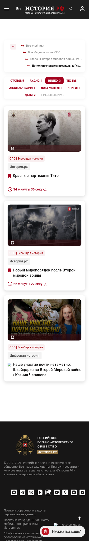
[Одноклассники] (65, 492)
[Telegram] (22, 492)
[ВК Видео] (39, 492)
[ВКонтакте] (31, 492)
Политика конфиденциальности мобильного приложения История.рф (27, 524)
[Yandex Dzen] (74, 492)
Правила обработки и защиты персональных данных (25, 512)
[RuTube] (48, 492)
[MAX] (14, 492)
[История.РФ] (45, 9)
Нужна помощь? (66, 531)
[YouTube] (57, 492)
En (18, 8)
